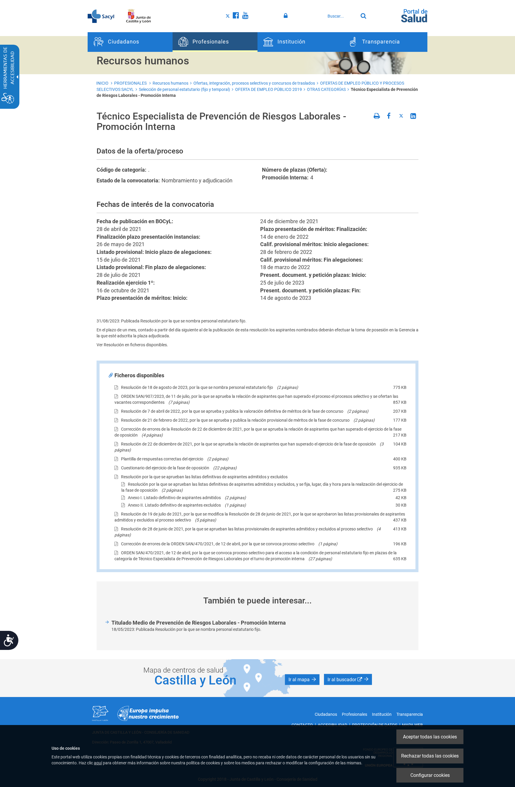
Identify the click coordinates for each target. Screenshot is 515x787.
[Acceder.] (286, 16)
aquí (98, 762)
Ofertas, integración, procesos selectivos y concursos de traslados (254, 83)
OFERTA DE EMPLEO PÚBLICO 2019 (268, 89)
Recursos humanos (170, 83)
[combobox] (341, 16)
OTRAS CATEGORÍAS (326, 89)
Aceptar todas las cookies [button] (430, 737)
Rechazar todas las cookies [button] (430, 756)
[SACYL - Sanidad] (101, 15)
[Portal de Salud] (414, 15)
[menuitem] (130, 42)
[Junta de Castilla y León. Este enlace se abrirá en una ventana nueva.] (138, 15)
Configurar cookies (430, 775)
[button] (302, 679)
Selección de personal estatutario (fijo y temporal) (184, 89)
